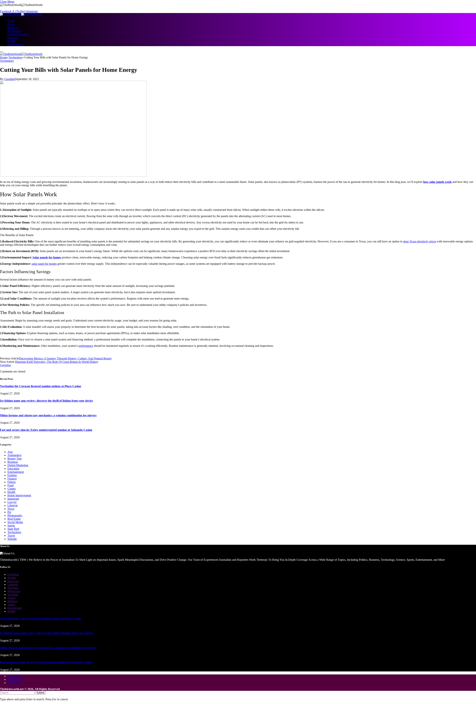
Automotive (14, 455)
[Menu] (1, 51)
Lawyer (12, 502)
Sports (11, 525)
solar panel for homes (44, 263)
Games (11, 488)
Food (10, 485)
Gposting (9, 79)
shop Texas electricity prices (419, 241)
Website (12, 538)
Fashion (12, 475)
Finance (12, 478)
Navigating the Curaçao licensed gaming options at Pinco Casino (40, 386)
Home (11, 21)
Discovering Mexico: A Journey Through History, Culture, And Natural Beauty (65, 358)
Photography (14, 515)
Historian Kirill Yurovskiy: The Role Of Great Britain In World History (56, 361)
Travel (11, 535)
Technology (14, 31)
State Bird (13, 528)
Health (11, 41)
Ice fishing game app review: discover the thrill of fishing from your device (46, 400)
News (10, 24)
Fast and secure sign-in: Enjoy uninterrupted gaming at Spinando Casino (46, 429)
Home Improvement (19, 495)
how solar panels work (437, 181)
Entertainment (15, 44)
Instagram (13, 498)
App (10, 451)
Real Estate (14, 518)
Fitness (11, 482)
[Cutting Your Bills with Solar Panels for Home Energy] (73, 175)
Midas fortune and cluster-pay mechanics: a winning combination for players (48, 415)
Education (13, 468)
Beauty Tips (14, 458)
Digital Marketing (17, 34)
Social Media (15, 522)
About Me (13, 676)
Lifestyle (12, 37)
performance (85, 345)
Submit (40, 692)
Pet (9, 512)
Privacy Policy (16, 679)
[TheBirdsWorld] (21, 14)
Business (12, 27)
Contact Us (14, 682)
